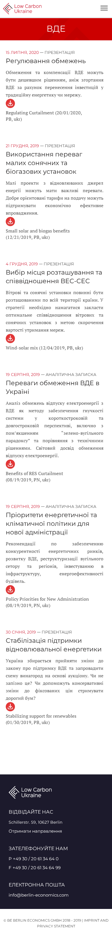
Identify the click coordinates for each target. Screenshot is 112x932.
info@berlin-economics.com (39, 895)
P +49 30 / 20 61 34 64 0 (34, 858)
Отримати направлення (35, 831)
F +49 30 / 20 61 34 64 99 (35, 867)
